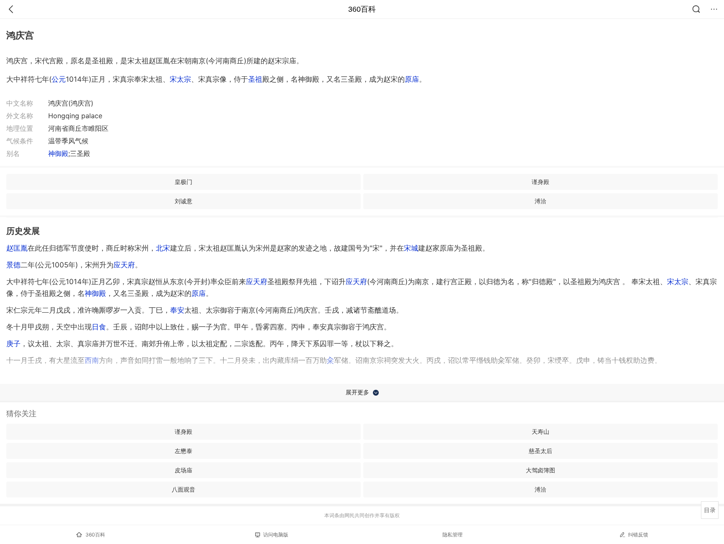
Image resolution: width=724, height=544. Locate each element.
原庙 (412, 79)
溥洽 (540, 201)
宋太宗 (180, 79)
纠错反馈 (638, 534)
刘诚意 (183, 201)
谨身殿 (540, 181)
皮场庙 (183, 470)
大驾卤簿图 (540, 470)
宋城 (411, 248)
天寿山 (540, 431)
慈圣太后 (540, 450)
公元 (59, 79)
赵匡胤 (17, 248)
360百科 (362, 9)
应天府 (124, 265)
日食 (99, 327)
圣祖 (255, 79)
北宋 (163, 248)
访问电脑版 (275, 534)
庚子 (13, 343)
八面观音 (183, 489)
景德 (13, 265)
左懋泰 (183, 450)
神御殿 (58, 153)
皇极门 (183, 181)
